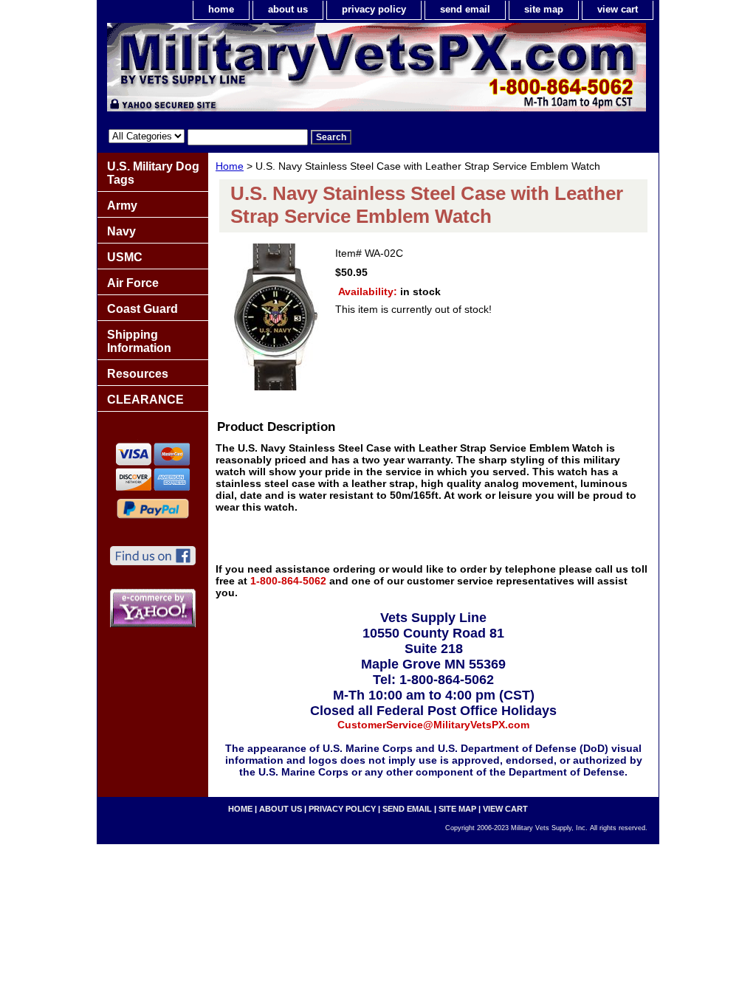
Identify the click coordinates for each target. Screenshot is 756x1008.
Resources (137, 373)
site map (543, 9)
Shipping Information (139, 341)
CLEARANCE (145, 399)
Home (230, 166)
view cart (617, 9)
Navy (121, 231)
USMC (124, 257)
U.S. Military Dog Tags (153, 173)
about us (288, 9)
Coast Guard (142, 309)
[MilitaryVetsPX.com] (282, 71)
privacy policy (374, 9)
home (221, 9)
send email (465, 9)
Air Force (133, 283)
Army (122, 205)
